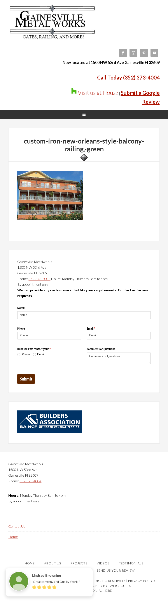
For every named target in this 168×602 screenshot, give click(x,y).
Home (13, 537)
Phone (21, 328)
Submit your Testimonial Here (84, 590)
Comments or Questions (101, 349)
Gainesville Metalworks (52, 26)
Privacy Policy (142, 581)
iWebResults (119, 586)
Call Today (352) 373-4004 (128, 77)
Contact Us (16, 526)
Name (20, 308)
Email (96, 328)
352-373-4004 (39, 279)
